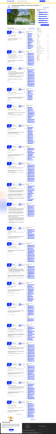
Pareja (39, 49)
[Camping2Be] (11, 1)
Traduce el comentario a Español (11, 64)
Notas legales (26, 430)
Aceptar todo (11, 429)
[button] (46, 1)
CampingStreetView (28, 427)
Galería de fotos (32, 23)
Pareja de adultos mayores (41, 50)
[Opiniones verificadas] (20, 32)
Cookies (29, 430)
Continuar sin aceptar (18, 414)
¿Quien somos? (22, 430)
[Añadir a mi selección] (34, 10)
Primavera (39, 40)
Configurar (11, 431)
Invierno (39, 44)
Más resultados (32, 419)
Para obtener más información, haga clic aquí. (7, 427)
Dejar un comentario (46, 7)
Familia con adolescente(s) (41, 48)
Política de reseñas (33, 430)
